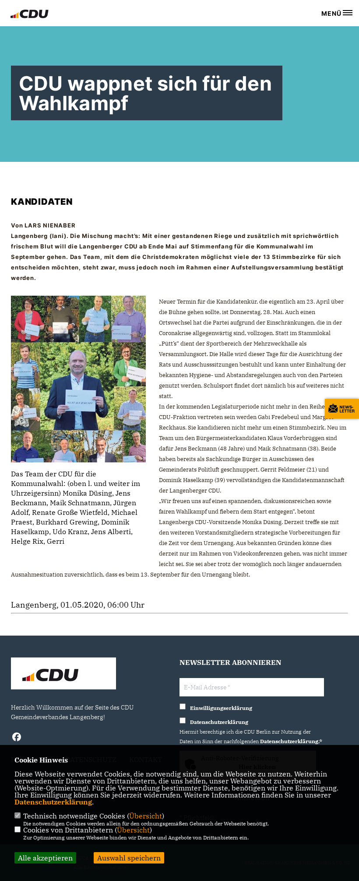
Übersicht (145, 815)
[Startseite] (63, 674)
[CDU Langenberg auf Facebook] (16, 738)
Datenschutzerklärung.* (291, 741)
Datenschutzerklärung (53, 801)
